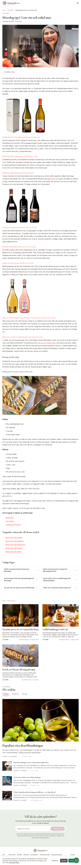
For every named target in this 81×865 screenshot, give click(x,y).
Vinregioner (34, 854)
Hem (3, 10)
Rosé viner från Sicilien (14, 548)
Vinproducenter (45, 854)
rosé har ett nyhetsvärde (46, 343)
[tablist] (40, 694)
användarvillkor (14, 862)
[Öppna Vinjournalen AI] (76, 860)
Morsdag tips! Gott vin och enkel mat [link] (26, 10)
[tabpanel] (40, 751)
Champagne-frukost (13, 525)
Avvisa (64, 860)
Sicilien (53, 179)
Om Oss (3, 855)
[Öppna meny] (78, 3)
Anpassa (55, 860)
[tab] (5, 694)
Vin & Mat (10, 10)
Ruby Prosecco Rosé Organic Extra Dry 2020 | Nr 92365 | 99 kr (22, 337)
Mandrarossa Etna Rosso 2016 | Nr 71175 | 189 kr (18, 263)
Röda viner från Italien (14, 552)
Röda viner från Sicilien (14, 538)
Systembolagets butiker (56, 855)
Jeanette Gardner (8, 21)
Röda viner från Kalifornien (15, 545)
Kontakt (19, 854)
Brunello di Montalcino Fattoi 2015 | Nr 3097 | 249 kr (19, 246)
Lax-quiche (10, 521)
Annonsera (12, 854)
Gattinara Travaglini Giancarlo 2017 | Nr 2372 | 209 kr (19, 227)
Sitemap (26, 854)
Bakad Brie (10, 518)
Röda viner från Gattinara (15, 541)
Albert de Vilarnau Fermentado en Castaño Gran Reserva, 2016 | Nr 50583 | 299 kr (29, 318)
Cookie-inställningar (73, 855)
